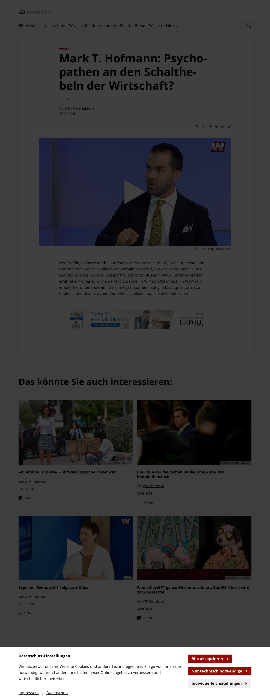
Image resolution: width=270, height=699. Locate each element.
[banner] (135, 349)
